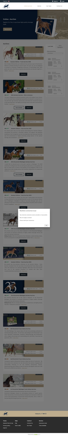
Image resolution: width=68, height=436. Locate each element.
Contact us (59, 6)
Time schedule (42, 425)
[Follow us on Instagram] (46, 413)
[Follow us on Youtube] (44, 413)
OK (46, 225)
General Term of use (8, 423)
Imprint (5, 427)
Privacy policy (6, 425)
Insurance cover (43, 423)
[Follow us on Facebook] (42, 413)
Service (39, 6)
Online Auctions (28, 6)
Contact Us (30, 423)
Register (56, 1)
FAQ (16, 423)
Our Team (48, 6)
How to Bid (18, 425)
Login (63, 1)
